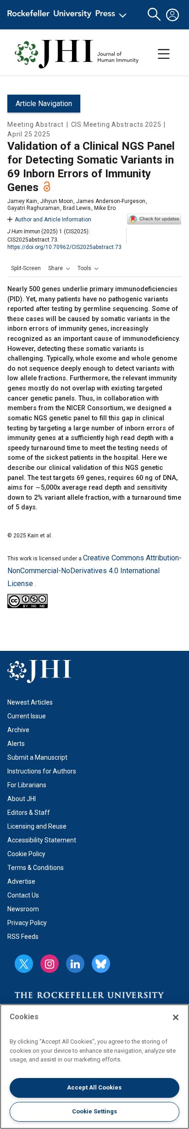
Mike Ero (105, 208)
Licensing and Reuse (37, 826)
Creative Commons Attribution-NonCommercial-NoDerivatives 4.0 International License (94, 570)
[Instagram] (49, 963)
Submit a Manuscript (37, 757)
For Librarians (26, 785)
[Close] (176, 1017)
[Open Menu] (68, 14)
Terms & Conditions (35, 867)
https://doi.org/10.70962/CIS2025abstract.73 (64, 247)
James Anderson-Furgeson (110, 201)
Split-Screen (26, 268)
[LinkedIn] (75, 963)
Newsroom (23, 909)
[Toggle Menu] (163, 54)
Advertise (21, 881)
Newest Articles (30, 702)
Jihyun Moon (56, 201)
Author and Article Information (53, 219)
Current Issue (26, 716)
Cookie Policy (26, 854)
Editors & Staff (28, 812)
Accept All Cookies (94, 1087)
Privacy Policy (27, 922)
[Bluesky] (101, 963)
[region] (94, 1066)
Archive (18, 730)
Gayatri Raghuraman (33, 208)
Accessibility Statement (41, 840)
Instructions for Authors (41, 771)
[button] (59, 268)
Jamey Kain (22, 201)
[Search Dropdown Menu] (154, 15)
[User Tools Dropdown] (172, 15)
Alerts (16, 743)
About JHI (21, 798)
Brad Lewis (77, 208)
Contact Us (23, 895)
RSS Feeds (23, 936)
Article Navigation (44, 103)
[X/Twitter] (24, 963)
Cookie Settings (94, 1111)
